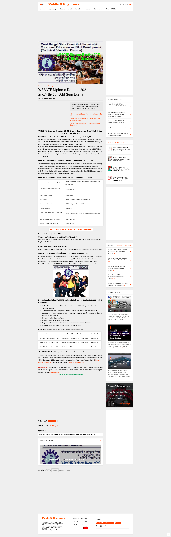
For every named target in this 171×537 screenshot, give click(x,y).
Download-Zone (100, 523)
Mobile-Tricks (110, 523)
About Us (76, 521)
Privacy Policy (84, 518)
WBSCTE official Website (76, 362)
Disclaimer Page (54, 372)
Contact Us (84, 521)
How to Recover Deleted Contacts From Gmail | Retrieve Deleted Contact (122, 179)
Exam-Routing (49, 86)
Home (43, 9)
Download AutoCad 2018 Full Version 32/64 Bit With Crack (119, 363)
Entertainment (98, 9)
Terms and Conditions (84, 525)
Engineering (52, 9)
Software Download (66, 9)
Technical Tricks (111, 9)
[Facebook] (117, 4)
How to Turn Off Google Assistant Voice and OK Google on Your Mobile (121, 159)
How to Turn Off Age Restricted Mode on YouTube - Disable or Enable (121, 169)
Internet (88, 9)
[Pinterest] (123, 4)
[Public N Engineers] (63, 5)
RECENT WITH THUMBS (116, 142)
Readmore (128, 320)
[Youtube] (120, 4)
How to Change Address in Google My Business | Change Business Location (121, 149)
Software (118, 523)
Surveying (78, 9)
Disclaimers (76, 518)
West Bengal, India (55, 426)
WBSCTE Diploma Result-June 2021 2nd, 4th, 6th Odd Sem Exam (71, 229)
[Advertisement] (85, 25)
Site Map (76, 524)
